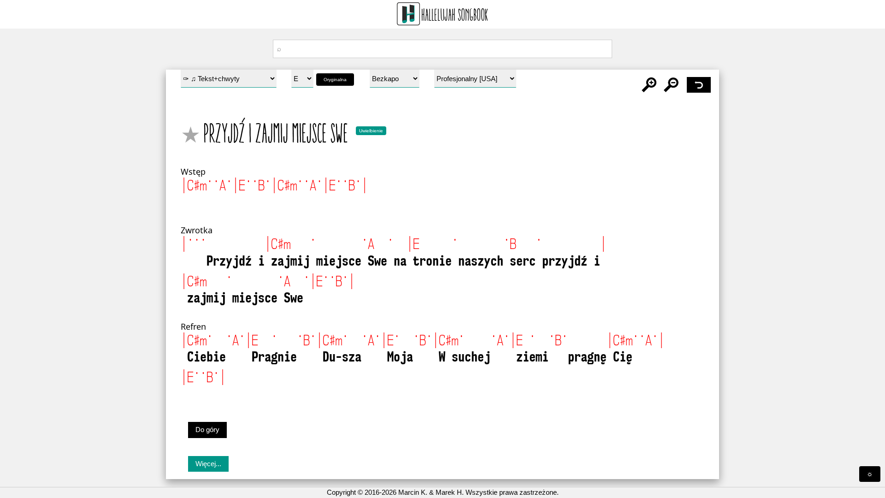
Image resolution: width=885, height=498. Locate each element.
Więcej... (208, 464)
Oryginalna (335, 79)
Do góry (207, 429)
